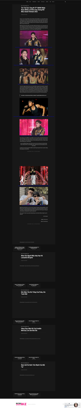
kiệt (28, 302)
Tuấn (35, 302)
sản (39, 338)
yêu (36, 302)
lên (34, 338)
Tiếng (34, 302)
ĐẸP (50, 1)
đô (28, 338)
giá (32, 338)
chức (25, 338)
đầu (27, 338)
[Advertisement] (34, 158)
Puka (32, 302)
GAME (47, 1)
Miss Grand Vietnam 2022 (28, 242)
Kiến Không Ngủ (34, 249)
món (38, 338)
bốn (24, 302)
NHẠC (53, 1)
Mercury (36, 338)
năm (30, 302)
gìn (27, 302)
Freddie (30, 338)
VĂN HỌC (42, 1)
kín (29, 302)
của (26, 302)
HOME (27, 1)
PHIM (39, 1)
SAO (30, 1)
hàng (33, 338)
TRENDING (34, 1)
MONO (33, 242)
